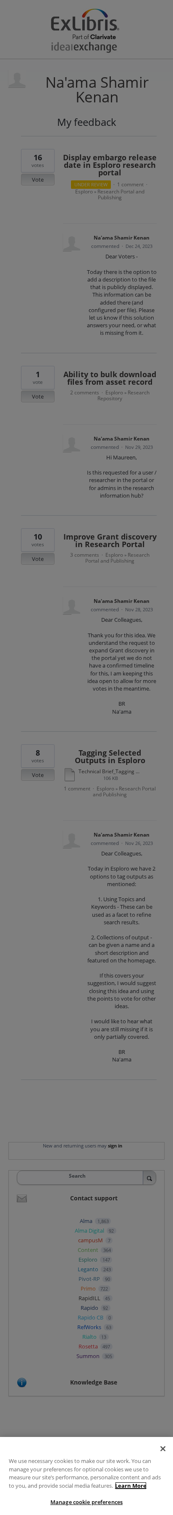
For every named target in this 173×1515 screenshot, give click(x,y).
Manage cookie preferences (86, 1502)
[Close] (163, 1448)
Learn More (131, 1485)
